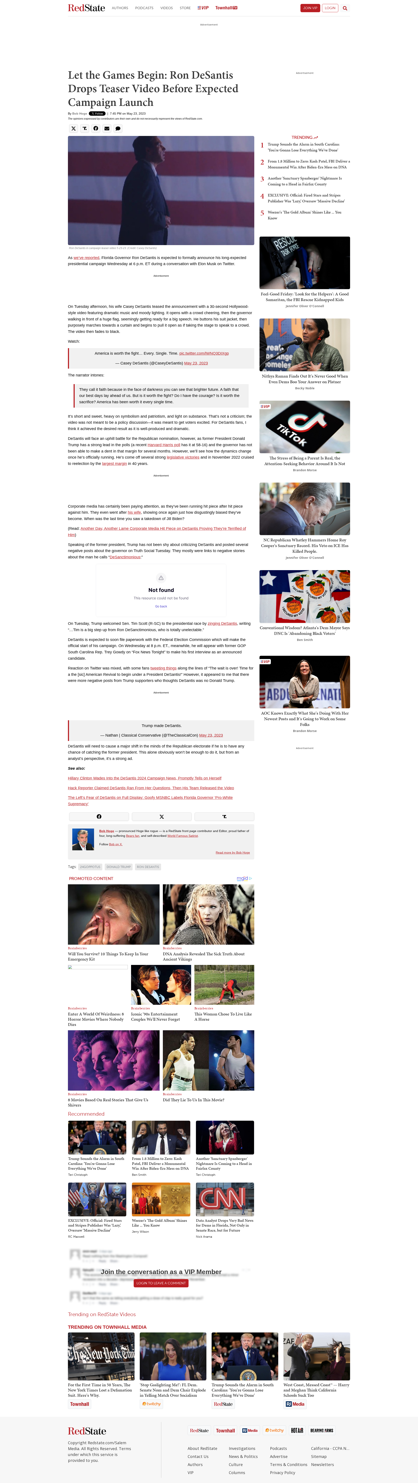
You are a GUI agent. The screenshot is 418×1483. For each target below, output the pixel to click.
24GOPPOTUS (90, 867)
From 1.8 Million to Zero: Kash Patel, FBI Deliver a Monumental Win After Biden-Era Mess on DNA (160, 1163)
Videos (166, 8)
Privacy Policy (282, 1472)
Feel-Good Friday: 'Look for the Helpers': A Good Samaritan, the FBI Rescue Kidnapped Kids (305, 297)
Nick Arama (204, 1237)
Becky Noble (305, 388)
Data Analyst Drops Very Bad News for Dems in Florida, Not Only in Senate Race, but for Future (224, 1225)
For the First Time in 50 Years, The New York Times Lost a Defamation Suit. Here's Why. (100, 1390)
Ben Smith (139, 1175)
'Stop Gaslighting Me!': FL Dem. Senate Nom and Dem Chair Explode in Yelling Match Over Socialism (173, 1390)
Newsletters (322, 1464)
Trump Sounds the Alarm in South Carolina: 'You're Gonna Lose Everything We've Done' (96, 1163)
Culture (236, 1464)
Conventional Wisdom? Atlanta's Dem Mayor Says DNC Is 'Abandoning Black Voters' (305, 630)
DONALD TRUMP (119, 867)
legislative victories (183, 457)
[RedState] (86, 8)
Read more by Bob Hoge (233, 852)
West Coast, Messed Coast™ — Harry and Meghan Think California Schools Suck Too (316, 1390)
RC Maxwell (76, 1237)
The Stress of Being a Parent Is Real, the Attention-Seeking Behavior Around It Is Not (304, 461)
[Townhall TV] (226, 8)
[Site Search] (345, 8)
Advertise (279, 1456)
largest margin (114, 463)
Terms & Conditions (288, 1464)
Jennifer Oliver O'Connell (305, 306)
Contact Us (198, 1456)
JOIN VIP (310, 8)
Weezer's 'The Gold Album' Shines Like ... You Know (159, 1223)
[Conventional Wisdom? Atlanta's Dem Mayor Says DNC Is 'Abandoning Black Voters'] (305, 596)
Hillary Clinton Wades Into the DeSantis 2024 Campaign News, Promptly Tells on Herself (144, 778)
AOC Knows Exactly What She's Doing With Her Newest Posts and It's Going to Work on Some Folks (305, 718)
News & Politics (243, 1456)
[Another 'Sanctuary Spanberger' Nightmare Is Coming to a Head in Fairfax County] (225, 1137)
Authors (120, 8)
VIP (191, 1472)
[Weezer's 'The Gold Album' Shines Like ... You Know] (161, 1199)
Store (185, 8)
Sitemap (319, 1456)
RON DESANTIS (148, 867)
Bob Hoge (79, 113)
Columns (237, 1472)
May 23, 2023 (196, 363)
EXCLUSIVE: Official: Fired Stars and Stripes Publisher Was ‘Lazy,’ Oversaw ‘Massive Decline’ (95, 1225)
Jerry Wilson (140, 1232)
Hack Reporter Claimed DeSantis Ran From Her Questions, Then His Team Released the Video (151, 788)
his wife (134, 512)
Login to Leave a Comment (161, 1283)
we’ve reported (86, 258)
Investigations (242, 1448)
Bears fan (132, 835)
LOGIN (330, 8)
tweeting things (163, 668)
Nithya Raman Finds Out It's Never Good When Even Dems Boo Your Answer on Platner (305, 379)
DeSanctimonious (125, 557)
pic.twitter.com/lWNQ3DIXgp (204, 353)
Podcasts (144, 8)
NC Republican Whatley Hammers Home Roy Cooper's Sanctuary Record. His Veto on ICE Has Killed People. (305, 545)
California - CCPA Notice (330, 1448)
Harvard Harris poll (164, 445)
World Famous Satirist (182, 835)
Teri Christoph (78, 1175)
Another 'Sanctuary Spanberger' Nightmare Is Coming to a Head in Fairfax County (224, 1163)
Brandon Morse (305, 470)
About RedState (202, 1448)
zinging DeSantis (222, 623)
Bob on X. (116, 844)
